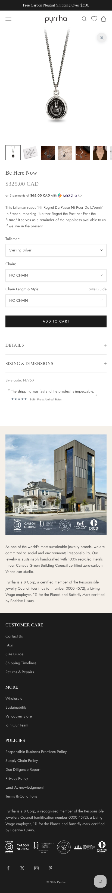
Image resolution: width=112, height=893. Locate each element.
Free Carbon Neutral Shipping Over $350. (56, 5)
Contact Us (14, 636)
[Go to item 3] (47, 152)
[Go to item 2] (30, 152)
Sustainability (15, 707)
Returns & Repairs (19, 672)
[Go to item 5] (82, 152)
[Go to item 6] (100, 152)
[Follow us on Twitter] (22, 868)
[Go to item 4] (65, 152)
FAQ (9, 645)
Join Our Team (16, 725)
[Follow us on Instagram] (36, 868)
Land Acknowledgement (24, 787)
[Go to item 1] (13, 152)
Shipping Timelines (20, 663)
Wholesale (13, 698)
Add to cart (56, 321)
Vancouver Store (18, 716)
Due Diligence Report (22, 769)
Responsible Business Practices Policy (36, 751)
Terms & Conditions (21, 796)
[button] (56, 195)
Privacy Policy (16, 778)
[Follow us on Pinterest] (50, 868)
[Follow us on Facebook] (8, 868)
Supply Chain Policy (21, 760)
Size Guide (98, 289)
